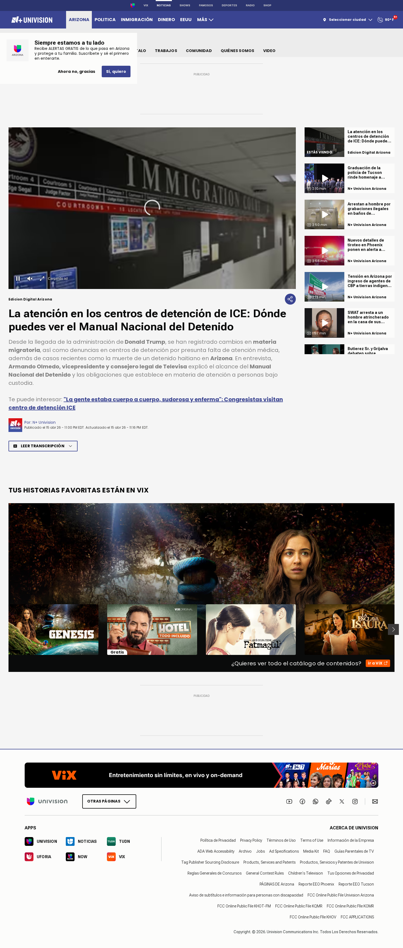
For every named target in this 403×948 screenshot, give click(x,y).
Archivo (245, 851)
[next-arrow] (393, 629)
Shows (185, 5)
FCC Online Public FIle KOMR (350, 906)
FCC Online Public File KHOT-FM (244, 906)
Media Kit (311, 851)
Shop (267, 5)
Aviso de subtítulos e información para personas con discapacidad (246, 895)
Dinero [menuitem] (166, 19)
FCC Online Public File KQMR (298, 906)
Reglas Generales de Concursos (215, 873)
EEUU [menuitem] (186, 19)
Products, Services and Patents (269, 862)
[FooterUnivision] (47, 801)
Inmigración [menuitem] (137, 19)
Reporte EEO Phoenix (316, 884)
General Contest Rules (265, 873)
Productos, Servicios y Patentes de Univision (337, 862)
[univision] (31, 19)
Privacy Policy (251, 840)
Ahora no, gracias (76, 71)
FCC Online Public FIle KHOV (313, 917)
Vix (146, 5)
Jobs (260, 851)
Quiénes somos (237, 50)
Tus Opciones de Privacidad (350, 873)
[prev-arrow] (5, 629)
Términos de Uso (281, 840)
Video (269, 50)
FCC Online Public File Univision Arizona (341, 895)
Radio (250, 5)
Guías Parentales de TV (354, 851)
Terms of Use (311, 840)
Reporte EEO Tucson (356, 884)
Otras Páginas (103, 801)
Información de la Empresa (351, 840)
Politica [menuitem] (105, 19)
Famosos (206, 5)
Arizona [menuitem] (79, 19)
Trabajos (166, 50)
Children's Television (305, 873)
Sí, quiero (116, 71)
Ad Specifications (284, 851)
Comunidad (199, 50)
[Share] (290, 299)
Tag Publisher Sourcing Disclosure (210, 862)
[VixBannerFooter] (201, 775)
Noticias (164, 5)
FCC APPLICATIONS (357, 917)
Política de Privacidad (218, 840)
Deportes (229, 5)
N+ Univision (44, 422)
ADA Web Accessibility (215, 851)
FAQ (326, 851)
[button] (152, 208)
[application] (152, 208)
